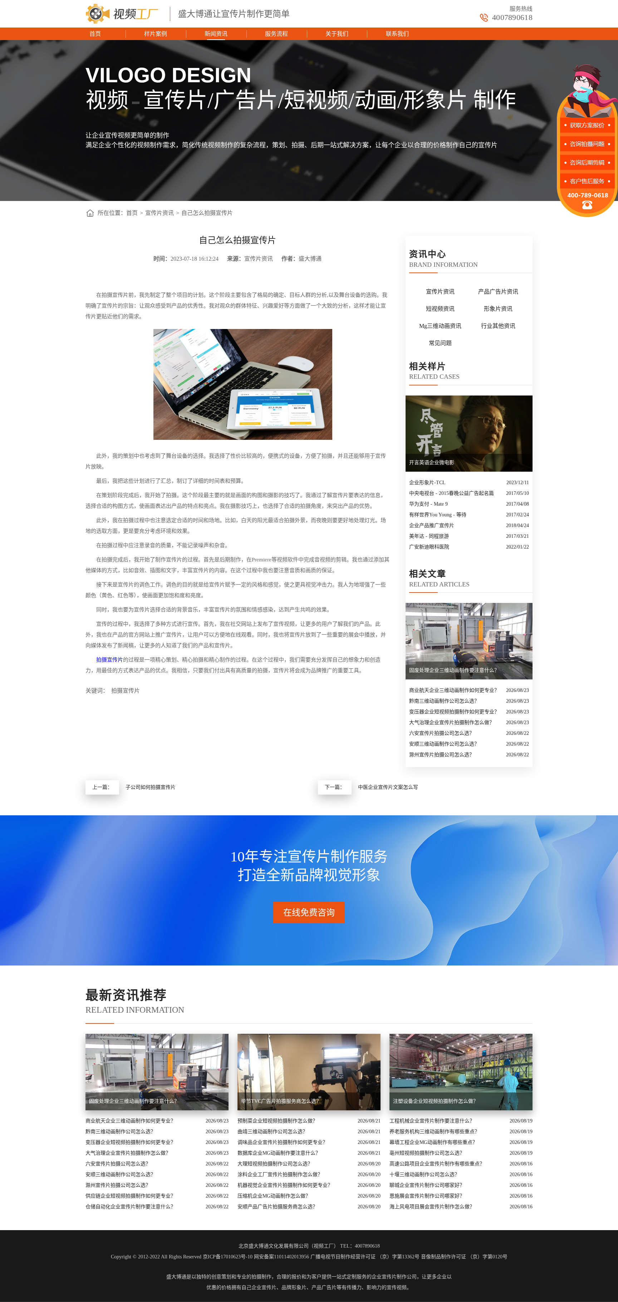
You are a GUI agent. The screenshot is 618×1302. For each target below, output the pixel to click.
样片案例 (155, 34)
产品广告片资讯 (498, 292)
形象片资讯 (498, 309)
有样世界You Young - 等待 (437, 514)
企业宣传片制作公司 (394, 1276)
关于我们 (336, 34)
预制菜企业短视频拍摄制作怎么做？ (277, 1121)
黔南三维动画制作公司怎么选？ (444, 701)
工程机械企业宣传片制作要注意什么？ (432, 1121)
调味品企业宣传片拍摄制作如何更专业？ (282, 1142)
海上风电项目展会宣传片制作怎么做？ (432, 1206)
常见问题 (440, 343)
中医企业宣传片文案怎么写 (388, 787)
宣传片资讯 (159, 213)
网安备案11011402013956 (281, 1256)
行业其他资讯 (498, 326)
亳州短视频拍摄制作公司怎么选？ (427, 1153)
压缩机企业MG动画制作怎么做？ (273, 1196)
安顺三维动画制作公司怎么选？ (444, 744)
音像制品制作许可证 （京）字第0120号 (464, 1256)
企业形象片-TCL (427, 482)
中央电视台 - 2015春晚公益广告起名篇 (451, 493)
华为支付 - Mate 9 (428, 504)
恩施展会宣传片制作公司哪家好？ (427, 1196)
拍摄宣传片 (109, 660)
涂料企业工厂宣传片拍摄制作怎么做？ (280, 1174)
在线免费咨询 (309, 912)
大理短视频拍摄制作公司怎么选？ (275, 1163)
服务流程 (276, 34)
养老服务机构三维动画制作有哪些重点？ (434, 1131)
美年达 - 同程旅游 (429, 536)
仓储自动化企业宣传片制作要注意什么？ (130, 1206)
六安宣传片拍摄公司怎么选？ (441, 733)
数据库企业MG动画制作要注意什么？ (278, 1153)
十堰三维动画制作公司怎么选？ (424, 1174)
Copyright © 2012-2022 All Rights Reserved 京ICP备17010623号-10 (181, 1256)
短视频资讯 (440, 309)
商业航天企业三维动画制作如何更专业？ (454, 690)
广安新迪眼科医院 (429, 547)
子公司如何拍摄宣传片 (151, 787)
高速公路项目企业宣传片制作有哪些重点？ (437, 1163)
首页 (95, 34)
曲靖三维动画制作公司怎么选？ (272, 1131)
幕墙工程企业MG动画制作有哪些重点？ (433, 1142)
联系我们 (397, 34)
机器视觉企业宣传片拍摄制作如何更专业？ (285, 1185)
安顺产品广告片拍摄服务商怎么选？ (277, 1206)
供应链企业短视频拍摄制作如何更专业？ (130, 1196)
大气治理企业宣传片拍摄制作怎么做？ (451, 722)
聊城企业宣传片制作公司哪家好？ (427, 1185)
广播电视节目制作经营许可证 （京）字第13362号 (365, 1256)
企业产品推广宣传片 (431, 525)
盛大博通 (176, 1276)
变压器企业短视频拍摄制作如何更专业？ (454, 711)
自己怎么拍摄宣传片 (207, 213)
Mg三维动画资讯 (440, 326)
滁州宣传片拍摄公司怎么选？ (441, 754)
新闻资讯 (216, 34)
